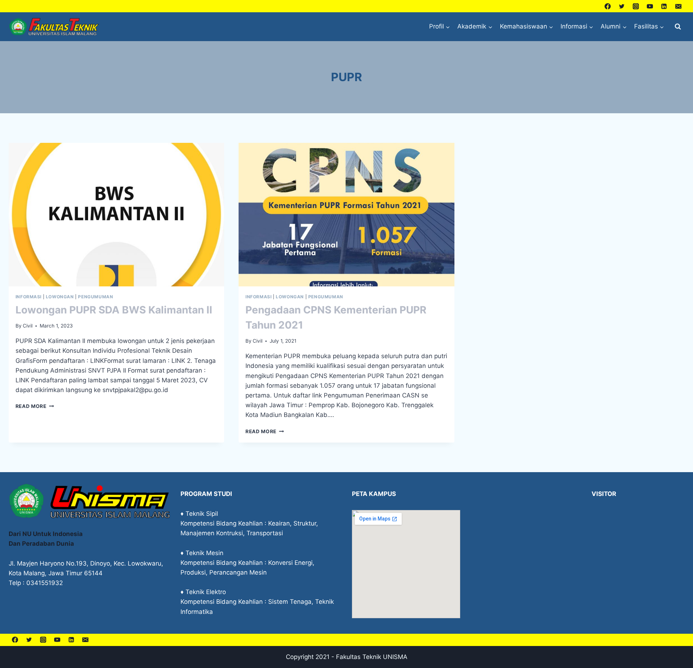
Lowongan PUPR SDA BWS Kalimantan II (114, 310)
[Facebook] (608, 6)
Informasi (29, 296)
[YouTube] (650, 6)
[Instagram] (636, 6)
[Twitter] (622, 6)
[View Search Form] (677, 26)
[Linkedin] (664, 6)
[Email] (678, 6)
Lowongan (60, 296)
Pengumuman (95, 296)
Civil (27, 326)
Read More (35, 406)
